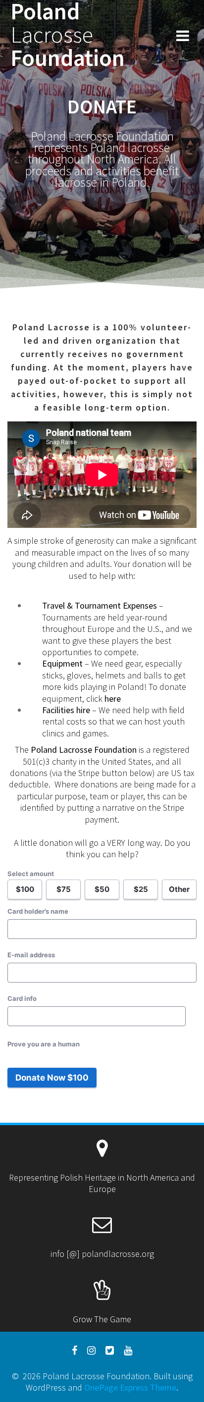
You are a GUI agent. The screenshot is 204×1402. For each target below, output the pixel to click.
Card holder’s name (37, 911)
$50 (102, 889)
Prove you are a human (43, 1044)
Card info (22, 998)
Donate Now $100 (52, 1078)
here (112, 698)
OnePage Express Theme (130, 1387)
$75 (63, 889)
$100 (25, 889)
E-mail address (31, 955)
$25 (141, 889)
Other (179, 889)
